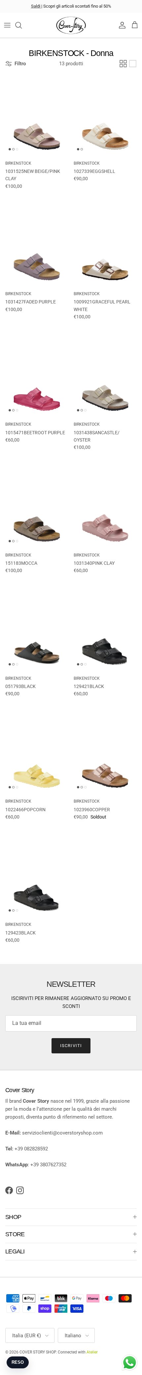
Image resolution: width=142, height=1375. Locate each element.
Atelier (92, 1352)
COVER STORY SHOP (37, 1352)
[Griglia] (123, 64)
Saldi (36, 6)
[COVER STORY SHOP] (71, 25)
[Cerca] (22, 25)
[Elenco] (133, 64)
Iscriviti (71, 1045)
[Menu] (7, 25)
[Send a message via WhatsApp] (130, 1362)
